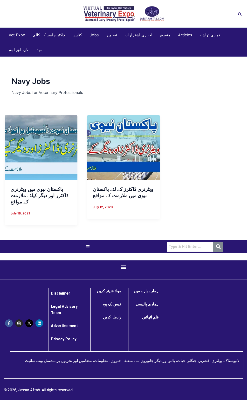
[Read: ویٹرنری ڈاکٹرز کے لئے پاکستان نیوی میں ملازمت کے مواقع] (123, 147)
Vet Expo (17, 34)
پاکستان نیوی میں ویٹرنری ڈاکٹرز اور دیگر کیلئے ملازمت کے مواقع (40, 195)
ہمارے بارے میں (146, 291)
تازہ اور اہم (18, 49)
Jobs (94, 34)
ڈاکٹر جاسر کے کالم (49, 34)
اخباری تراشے (210, 34)
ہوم (39, 49)
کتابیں (77, 34)
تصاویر (111, 34)
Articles (185, 34)
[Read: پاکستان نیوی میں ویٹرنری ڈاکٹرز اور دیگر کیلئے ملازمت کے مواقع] (41, 147)
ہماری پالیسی (147, 304)
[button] (240, 14)
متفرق (165, 34)
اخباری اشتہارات (138, 34)
